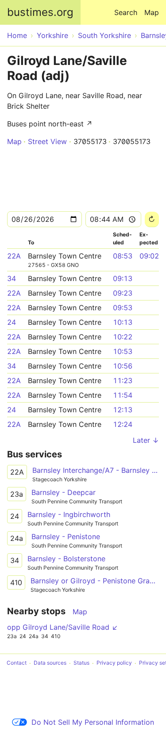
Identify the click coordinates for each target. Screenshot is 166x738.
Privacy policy (114, 663)
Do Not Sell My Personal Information (92, 722)
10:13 (122, 322)
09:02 (149, 255)
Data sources (50, 663)
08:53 (122, 255)
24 (11, 322)
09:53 (122, 307)
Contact (17, 663)
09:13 (122, 278)
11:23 (122, 380)
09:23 (122, 293)
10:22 (122, 336)
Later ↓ (146, 440)
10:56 (122, 365)
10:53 (122, 351)
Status (81, 663)
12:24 (122, 424)
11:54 (122, 395)
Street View (47, 141)
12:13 (122, 409)
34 (11, 278)
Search (125, 12)
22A (14, 255)
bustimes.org (40, 12)
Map (151, 12)
